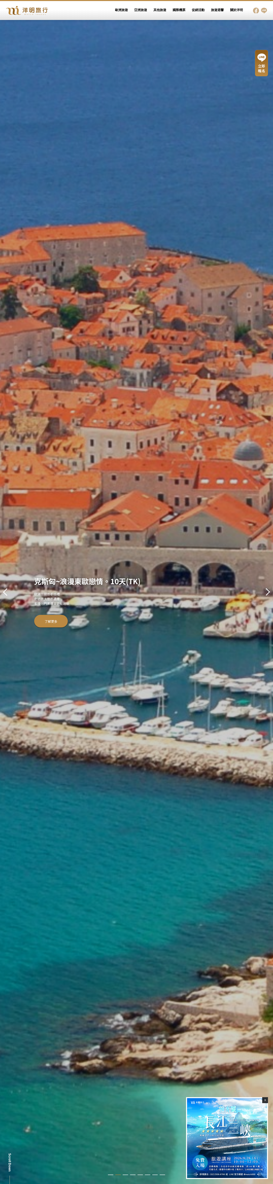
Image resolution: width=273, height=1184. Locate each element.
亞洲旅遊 (140, 10)
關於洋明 (236, 10)
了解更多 (51, 625)
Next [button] (267, 592)
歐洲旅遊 (121, 10)
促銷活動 (198, 10)
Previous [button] (6, 592)
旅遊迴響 (217, 10)
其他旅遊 (159, 10)
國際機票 (179, 10)
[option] (136, 592)
